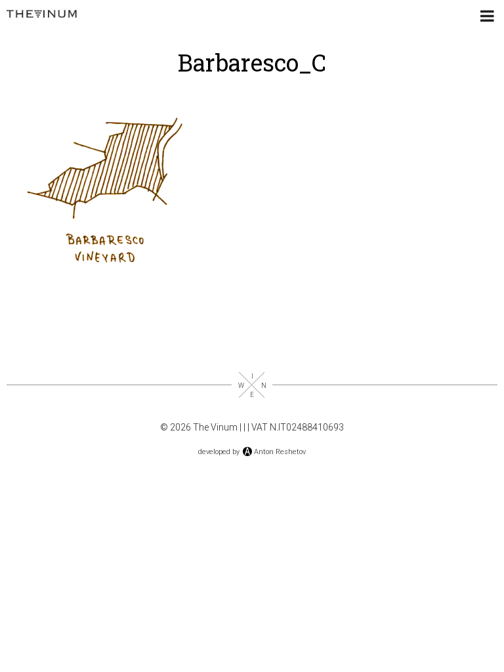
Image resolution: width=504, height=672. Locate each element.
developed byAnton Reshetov (252, 452)
